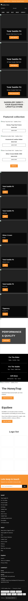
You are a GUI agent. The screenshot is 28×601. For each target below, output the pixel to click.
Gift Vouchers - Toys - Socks (14, 378)
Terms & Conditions (5, 560)
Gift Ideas (3, 507)
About (17, 12)
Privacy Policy (4, 562)
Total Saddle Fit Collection (7, 532)
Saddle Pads (4, 509)
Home (3, 12)
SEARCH (3, 8)
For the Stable (4, 504)
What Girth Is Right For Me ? (7, 530)
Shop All (3, 511)
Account (14, 8)
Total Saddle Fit (4, 498)
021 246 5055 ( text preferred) (8, 576)
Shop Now (6, 340)
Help (12, 12)
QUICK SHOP (14, 130)
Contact (23, 12)
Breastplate (3, 520)
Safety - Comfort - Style (14, 360)
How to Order (4, 541)
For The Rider (4, 500)
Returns (3, 546)
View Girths (14, 65)
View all (14, 165)
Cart (26, 8)
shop (8, 12)
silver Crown (4, 513)
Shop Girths (14, 37)
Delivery (3, 543)
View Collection (14, 93)
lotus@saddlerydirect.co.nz (7, 572)
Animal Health (4, 502)
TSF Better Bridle (5, 522)
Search (2, 558)
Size (2, 535)
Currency (3, 597)
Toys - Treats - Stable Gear (14, 369)
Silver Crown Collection (6, 537)
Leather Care (4, 539)
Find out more (7, 421)
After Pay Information (6, 548)
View (5, 192)
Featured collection (14, 117)
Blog (2, 550)
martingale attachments (6, 518)
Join (25, 486)
